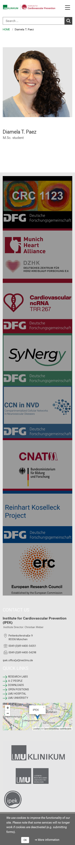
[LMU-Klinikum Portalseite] (15, 7)
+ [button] (8, 707)
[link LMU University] (37, 776)
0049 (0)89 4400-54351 (22, 646)
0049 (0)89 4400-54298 (22, 652)
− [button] (8, 713)
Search (68, 21)
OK (25, 840)
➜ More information (47, 840)
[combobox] (37, 21)
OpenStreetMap (51, 728)
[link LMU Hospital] (37, 752)
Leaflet (36, 728)
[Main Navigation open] (67, 8)
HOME (6, 29)
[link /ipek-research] (37, 799)
